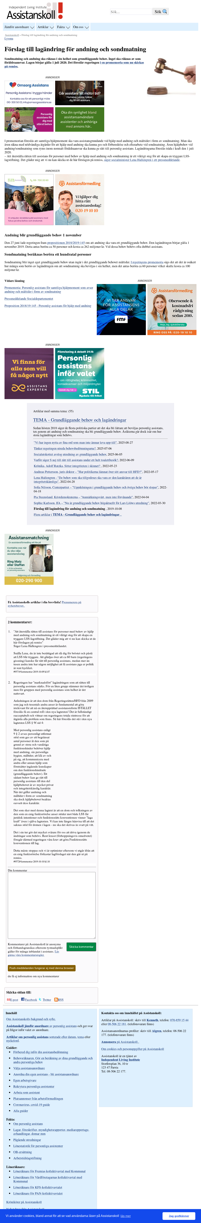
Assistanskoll (12, 35)
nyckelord (12, 1040)
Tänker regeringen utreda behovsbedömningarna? (65, 448)
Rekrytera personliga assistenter (33, 1086)
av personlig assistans (41, 1026)
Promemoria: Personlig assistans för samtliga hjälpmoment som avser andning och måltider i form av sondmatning (49, 289)
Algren (156, 1030)
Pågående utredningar (27, 1139)
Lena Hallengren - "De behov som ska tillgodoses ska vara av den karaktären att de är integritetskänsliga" (88, 479)
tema (81, 1037)
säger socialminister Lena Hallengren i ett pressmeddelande (142, 160)
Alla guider (20, 1110)
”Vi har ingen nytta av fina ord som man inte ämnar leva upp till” (75, 442)
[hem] (34, 19)
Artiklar (42, 27)
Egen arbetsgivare (24, 1080)
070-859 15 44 (179, 1020)
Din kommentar (17, 870)
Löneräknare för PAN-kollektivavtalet (38, 1193)
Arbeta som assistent (26, 1092)
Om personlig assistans (28, 1123)
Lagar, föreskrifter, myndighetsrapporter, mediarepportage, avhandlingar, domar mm (51, 1131)
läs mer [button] (126, 1216)
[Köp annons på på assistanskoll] (79, 130)
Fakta (61, 27)
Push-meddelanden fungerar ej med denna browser (41, 968)
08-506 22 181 (117, 1024)
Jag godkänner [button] (179, 1216)
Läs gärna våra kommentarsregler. (33, 953)
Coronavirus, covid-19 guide (31, 1104)
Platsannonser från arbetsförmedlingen (38, 1098)
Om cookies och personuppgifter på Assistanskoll (132, 1049)
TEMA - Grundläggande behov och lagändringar (79, 419)
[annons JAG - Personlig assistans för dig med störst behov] (29, 130)
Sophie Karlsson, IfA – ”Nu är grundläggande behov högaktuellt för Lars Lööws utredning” (91, 503)
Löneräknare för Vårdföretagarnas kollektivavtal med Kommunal (47, 1179)
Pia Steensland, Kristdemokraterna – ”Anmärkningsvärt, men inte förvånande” (83, 497)
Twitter (47, 1000)
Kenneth (152, 1020)
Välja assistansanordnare (29, 1068)
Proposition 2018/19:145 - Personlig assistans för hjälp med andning (48, 305)
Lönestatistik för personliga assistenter (38, 1145)
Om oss (78, 27)
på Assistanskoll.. (120, 1042)
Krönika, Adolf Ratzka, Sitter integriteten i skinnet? (67, 466)
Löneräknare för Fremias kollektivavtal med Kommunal (49, 1171)
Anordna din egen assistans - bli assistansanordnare (46, 1074)
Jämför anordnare (17, 27)
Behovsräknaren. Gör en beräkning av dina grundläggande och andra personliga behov (53, 1060)
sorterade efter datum (41, 1037)
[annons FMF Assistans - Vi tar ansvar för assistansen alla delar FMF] (121, 334)
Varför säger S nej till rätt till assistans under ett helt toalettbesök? (76, 460)
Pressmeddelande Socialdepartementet (29, 298)
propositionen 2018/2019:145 (66, 242)
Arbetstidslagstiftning (27, 1158)
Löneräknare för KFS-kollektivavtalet (37, 1187)
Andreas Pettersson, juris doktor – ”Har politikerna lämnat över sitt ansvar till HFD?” (88, 472)
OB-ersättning (22, 1152)
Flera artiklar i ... (78, 514)
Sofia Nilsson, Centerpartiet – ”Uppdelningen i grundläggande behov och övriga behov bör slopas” (96, 487)
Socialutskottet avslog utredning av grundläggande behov (70, 454)
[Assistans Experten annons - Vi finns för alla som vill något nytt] (29, 398)
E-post (14, 1000)
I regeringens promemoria (147, 262)
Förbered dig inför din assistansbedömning (40, 1052)
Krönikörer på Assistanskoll (24, 1202)
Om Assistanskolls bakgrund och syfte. (31, 1019)
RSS (61, 1000)
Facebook (31, 1000)
